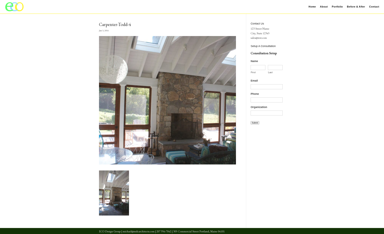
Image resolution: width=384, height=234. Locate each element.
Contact (374, 7)
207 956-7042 (163, 231)
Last (270, 72)
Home (312, 7)
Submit (255, 123)
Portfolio (337, 7)
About (324, 7)
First (253, 72)
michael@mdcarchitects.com (138, 231)
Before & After (356, 7)
